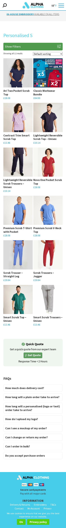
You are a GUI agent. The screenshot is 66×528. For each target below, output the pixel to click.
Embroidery (40, 504)
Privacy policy (38, 522)
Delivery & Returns (20, 504)
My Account (33, 508)
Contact (19, 508)
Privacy (47, 508)
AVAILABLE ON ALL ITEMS (33, 14)
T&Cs (53, 504)
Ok (21, 522)
